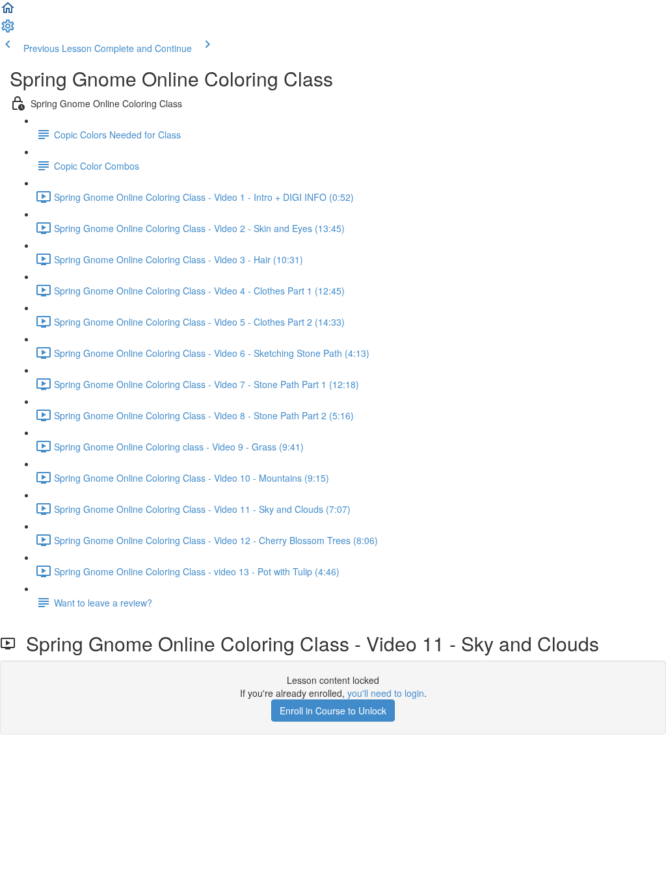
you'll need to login (385, 692)
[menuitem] (8, 29)
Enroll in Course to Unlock (333, 710)
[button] (8, 11)
